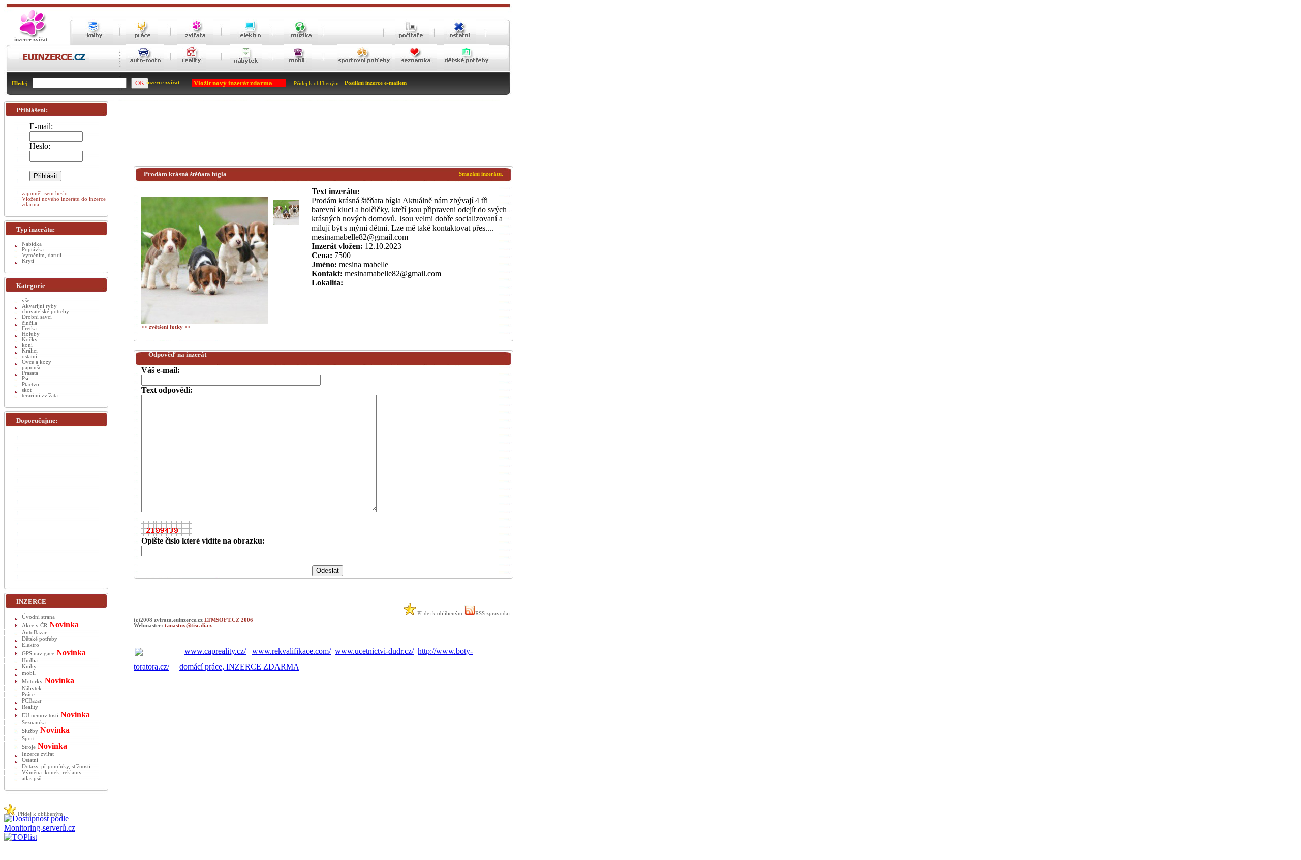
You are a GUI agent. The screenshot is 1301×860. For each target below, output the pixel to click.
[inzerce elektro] (249, 41)
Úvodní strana (38, 617)
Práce (28, 694)
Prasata (30, 373)
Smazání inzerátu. (481, 174)
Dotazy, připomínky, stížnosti (56, 766)
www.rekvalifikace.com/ (291, 651)
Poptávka (33, 249)
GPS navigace (38, 653)
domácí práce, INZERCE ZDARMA (239, 666)
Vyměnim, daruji (41, 255)
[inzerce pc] (412, 42)
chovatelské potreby (45, 311)
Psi (25, 378)
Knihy (29, 667)
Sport (28, 738)
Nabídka (32, 244)
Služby (30, 731)
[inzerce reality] (191, 69)
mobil (29, 673)
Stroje (29, 747)
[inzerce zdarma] (54, 61)
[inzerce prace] (142, 42)
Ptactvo (30, 384)
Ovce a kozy (36, 362)
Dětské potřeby (39, 639)
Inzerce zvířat (38, 754)
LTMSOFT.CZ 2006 (228, 620)
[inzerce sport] (364, 69)
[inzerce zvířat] (195, 42)
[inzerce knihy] (93, 42)
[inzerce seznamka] (416, 69)
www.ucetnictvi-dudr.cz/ (374, 651)
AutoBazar (34, 632)
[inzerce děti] (466, 69)
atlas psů (32, 778)
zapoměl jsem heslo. (45, 193)
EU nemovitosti (40, 715)
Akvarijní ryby (39, 306)
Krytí (28, 261)
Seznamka (34, 722)
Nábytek (32, 688)
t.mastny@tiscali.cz (188, 625)
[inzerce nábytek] (246, 69)
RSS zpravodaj (492, 613)
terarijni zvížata (40, 395)
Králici (30, 351)
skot (27, 390)
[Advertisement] (319, 135)
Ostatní (30, 760)
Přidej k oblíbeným (316, 83)
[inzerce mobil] (298, 69)
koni (27, 345)
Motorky (32, 681)
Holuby (31, 334)
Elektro (30, 645)
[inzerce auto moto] (145, 69)
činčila (29, 323)
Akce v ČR (34, 625)
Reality (30, 707)
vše (25, 300)
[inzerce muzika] (301, 42)
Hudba (30, 660)
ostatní (29, 356)
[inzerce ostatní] (460, 42)
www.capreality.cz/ (215, 651)
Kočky (30, 339)
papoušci (32, 367)
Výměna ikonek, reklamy (52, 772)
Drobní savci (37, 317)
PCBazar (32, 701)
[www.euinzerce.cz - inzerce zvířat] (31, 36)
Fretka (29, 328)
